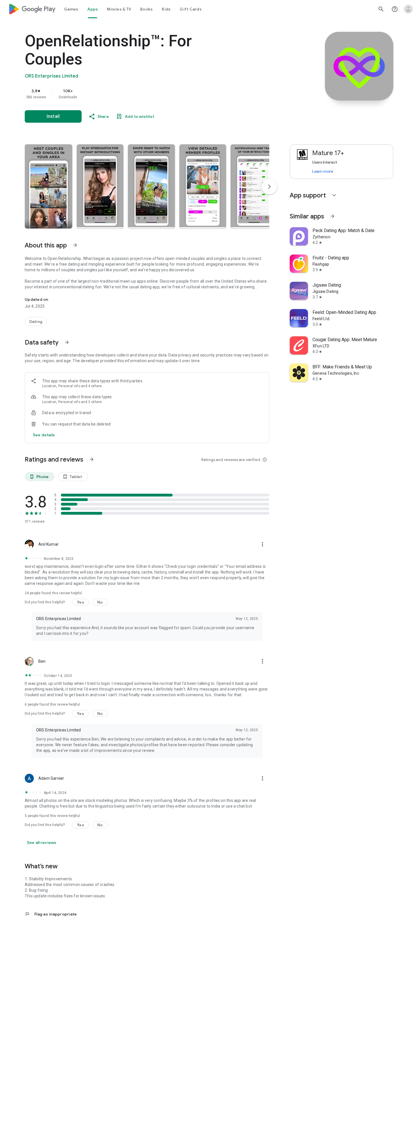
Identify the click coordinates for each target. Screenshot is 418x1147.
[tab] (71, 9)
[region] (138, 93)
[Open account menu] (408, 9)
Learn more (322, 171)
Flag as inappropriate (51, 914)
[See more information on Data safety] (67, 342)
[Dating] (36, 321)
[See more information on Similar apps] (332, 216)
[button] (48, 186)
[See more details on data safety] (44, 435)
